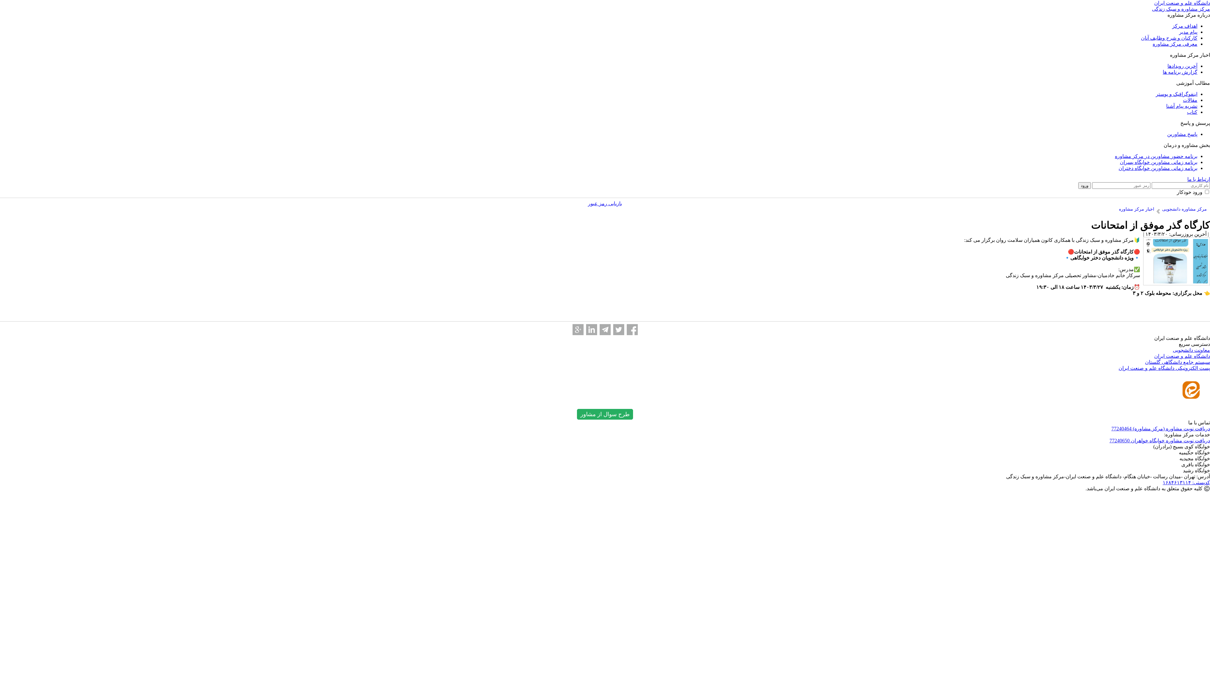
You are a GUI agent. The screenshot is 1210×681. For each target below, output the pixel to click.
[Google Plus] (578, 329)
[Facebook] (632, 329)
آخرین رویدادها (1182, 66)
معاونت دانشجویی (1191, 350)
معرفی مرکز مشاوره (1175, 44)
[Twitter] (618, 329)
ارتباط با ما (1198, 179)
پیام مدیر (1188, 32)
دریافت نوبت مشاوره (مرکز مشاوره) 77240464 (1160, 428)
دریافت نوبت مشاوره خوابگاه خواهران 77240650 (1159, 440)
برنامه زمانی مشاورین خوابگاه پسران (1158, 162)
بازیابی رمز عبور (605, 203)
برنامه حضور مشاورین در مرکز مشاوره (1156, 156)
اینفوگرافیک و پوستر (1176, 94)
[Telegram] (605, 329)
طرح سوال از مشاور (605, 414)
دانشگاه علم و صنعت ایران (1182, 356)
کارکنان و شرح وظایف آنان (1169, 38)
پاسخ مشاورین (1182, 134)
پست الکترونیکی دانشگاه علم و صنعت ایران (1164, 368)
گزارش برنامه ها (1180, 72)
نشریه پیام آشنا (1181, 106)
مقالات (1190, 100)
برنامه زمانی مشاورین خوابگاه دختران (1158, 168)
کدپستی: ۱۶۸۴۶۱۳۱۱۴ (1186, 482)
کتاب (1192, 112)
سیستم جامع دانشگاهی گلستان (1177, 362)
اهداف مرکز (1184, 26)
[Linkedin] (591, 329)
